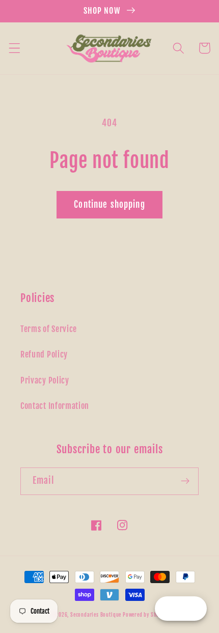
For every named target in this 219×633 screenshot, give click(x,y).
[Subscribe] (185, 481)
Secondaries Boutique (96, 615)
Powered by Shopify (146, 615)
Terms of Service (48, 329)
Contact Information (54, 406)
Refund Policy (44, 354)
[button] (15, 48)
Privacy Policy (44, 380)
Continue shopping (109, 204)
